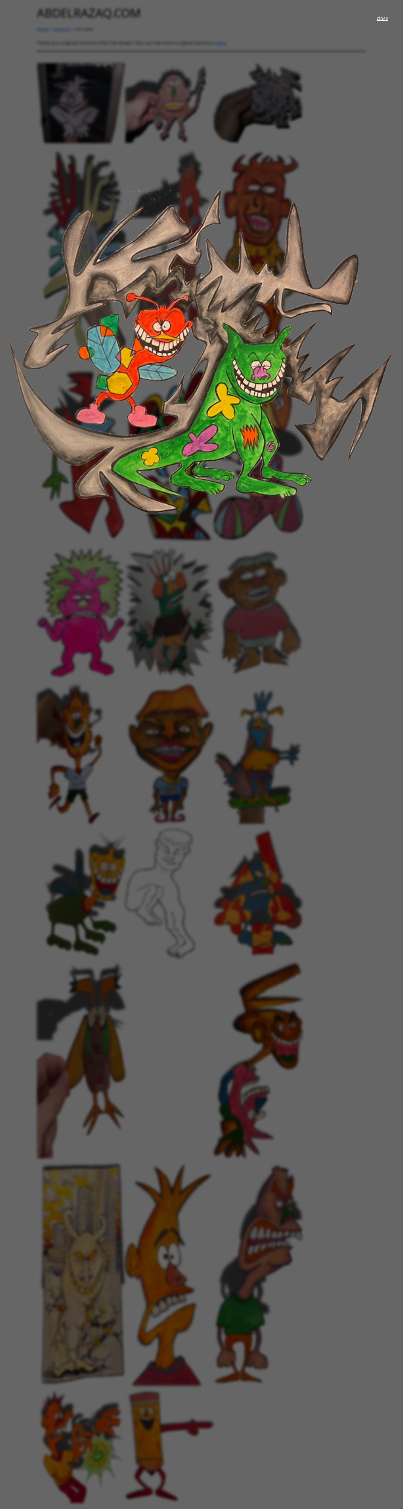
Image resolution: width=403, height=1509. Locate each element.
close (382, 18)
